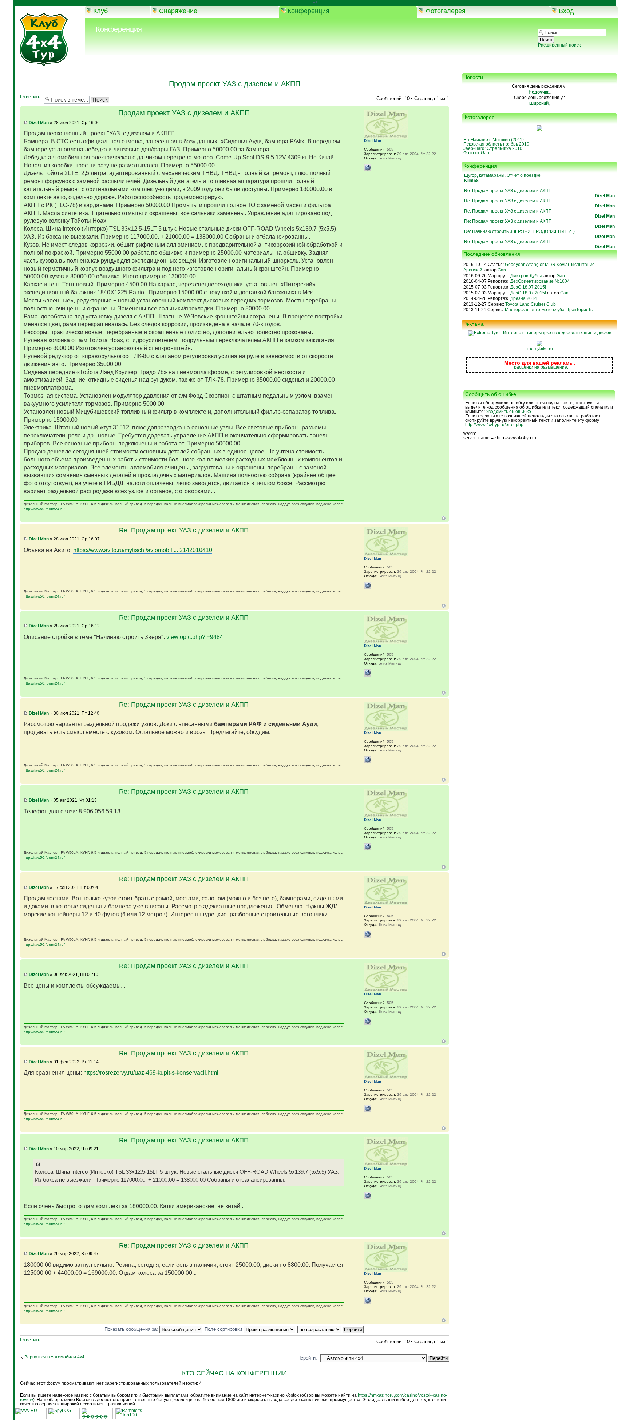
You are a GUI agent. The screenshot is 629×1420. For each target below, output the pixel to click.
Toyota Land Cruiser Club (530, 304)
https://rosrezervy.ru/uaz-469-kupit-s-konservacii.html (150, 1073)
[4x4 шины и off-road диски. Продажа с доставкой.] (539, 332)
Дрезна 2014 (523, 298)
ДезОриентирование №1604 (540, 281)
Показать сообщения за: (131, 1329)
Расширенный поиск (559, 45)
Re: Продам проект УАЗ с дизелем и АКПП (184, 530)
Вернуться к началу (444, 518)
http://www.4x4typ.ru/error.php (494, 424)
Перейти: (307, 1358)
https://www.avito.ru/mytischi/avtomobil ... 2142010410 (142, 550)
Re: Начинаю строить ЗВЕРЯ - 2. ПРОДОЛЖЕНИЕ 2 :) (519, 231)
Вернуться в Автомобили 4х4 (54, 1357)
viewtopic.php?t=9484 (194, 637)
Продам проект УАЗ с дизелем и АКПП (234, 84)
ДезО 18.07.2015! (528, 287)
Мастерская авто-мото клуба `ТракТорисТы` (550, 309)
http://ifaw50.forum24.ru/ (44, 509)
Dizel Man (39, 122)
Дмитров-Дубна (526, 275)
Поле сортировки (224, 1329)
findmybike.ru (539, 348)
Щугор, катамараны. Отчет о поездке (502, 175)
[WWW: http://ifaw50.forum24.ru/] (367, 167)
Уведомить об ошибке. (509, 411)
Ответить (30, 97)
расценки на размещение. (541, 367)
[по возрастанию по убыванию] (330, 1329)
